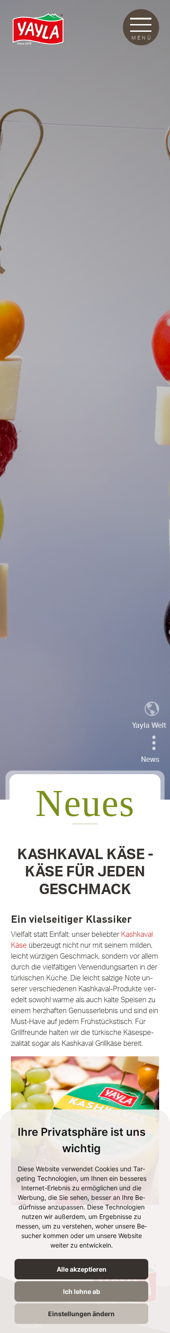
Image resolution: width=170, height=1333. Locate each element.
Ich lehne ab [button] (81, 1291)
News (150, 759)
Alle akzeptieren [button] (82, 1269)
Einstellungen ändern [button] (81, 1314)
